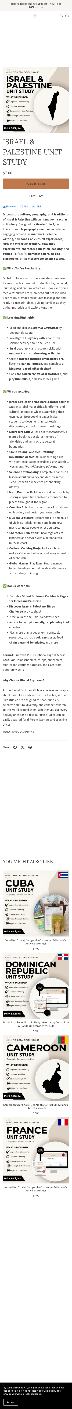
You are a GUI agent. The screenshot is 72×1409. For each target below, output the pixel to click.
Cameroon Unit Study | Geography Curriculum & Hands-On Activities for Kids (36, 1106)
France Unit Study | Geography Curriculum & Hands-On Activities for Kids (36, 1189)
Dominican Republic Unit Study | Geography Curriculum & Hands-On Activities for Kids (36, 1024)
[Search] (61, 15)
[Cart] (68, 15)
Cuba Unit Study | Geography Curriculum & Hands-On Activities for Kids (36, 942)
